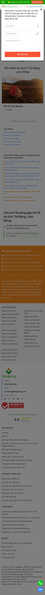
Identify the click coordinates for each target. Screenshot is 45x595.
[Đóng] (41, 9)
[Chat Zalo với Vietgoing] (40, 590)
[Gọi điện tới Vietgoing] (40, 583)
